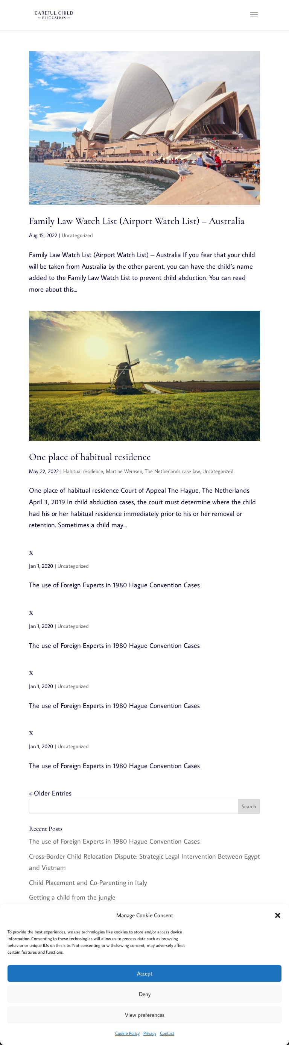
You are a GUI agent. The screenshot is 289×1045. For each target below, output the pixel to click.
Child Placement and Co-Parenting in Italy (88, 882)
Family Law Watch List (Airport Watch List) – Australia (137, 221)
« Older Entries (50, 793)
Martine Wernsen (124, 471)
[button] (277, 915)
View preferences (144, 1014)
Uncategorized (77, 235)
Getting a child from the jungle (72, 897)
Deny (145, 994)
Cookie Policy (127, 1033)
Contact (167, 1033)
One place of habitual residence (90, 457)
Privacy (149, 1033)
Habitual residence (83, 471)
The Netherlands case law (172, 471)
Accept (144, 973)
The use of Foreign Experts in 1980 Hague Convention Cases (114, 841)
